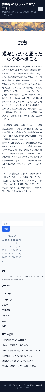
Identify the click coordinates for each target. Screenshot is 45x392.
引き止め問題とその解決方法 (15, 345)
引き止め (37, 276)
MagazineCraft (36, 385)
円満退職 (27, 276)
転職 (15, 279)
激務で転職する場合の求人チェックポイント (22, 350)
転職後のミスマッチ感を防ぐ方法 (17, 355)
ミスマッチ (20, 276)
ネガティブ (5, 276)
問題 (32, 276)
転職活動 (20, 279)
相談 (12, 279)
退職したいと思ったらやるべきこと (18, 361)
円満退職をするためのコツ (14, 340)
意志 (5, 279)
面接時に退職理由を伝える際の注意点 (19, 366)
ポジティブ (13, 276)
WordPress (17, 385)
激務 (8, 279)
